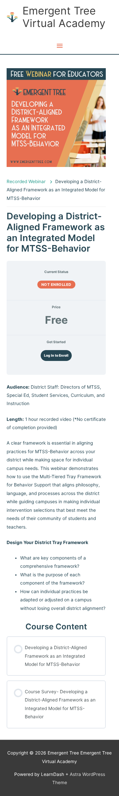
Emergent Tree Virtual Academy (63, 17)
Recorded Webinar (27, 181)
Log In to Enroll (56, 355)
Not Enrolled (56, 284)
